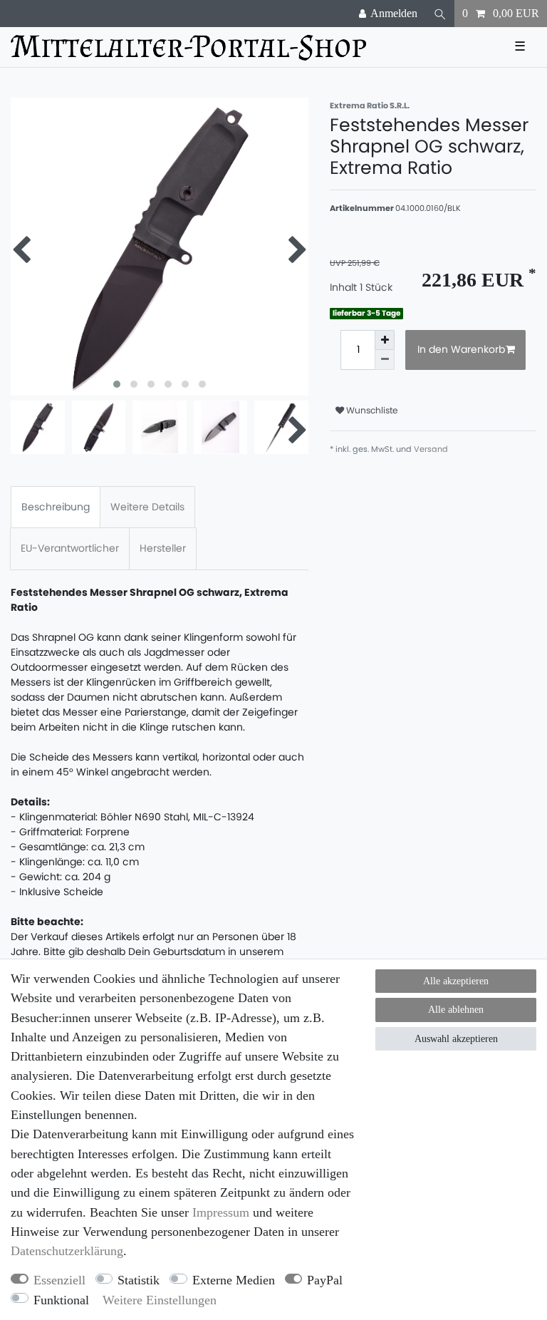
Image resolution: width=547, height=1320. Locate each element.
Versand (431, 449)
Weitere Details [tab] (147, 507)
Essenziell (59, 1280)
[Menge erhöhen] (385, 340)
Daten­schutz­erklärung (67, 1251)
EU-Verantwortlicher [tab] (70, 548)
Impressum (220, 1212)
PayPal (325, 1280)
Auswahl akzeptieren (456, 1038)
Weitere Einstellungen (160, 1300)
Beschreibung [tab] (55, 507)
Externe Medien (233, 1280)
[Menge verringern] (385, 360)
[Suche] (440, 13)
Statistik (139, 1280)
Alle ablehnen (456, 1009)
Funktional (61, 1300)
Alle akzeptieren (456, 981)
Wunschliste (371, 410)
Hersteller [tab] (163, 548)
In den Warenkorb (461, 349)
